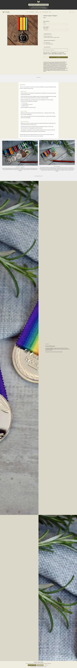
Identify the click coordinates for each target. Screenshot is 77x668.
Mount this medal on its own (48, 36)
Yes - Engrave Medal (47, 42)
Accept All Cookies (32, 665)
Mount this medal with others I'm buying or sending (51, 37)
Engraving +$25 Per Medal (49, 40)
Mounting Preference (48, 33)
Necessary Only (40, 665)
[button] (32, 12)
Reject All (46, 665)
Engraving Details (47, 47)
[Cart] (74, 12)
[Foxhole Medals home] (38, 2)
